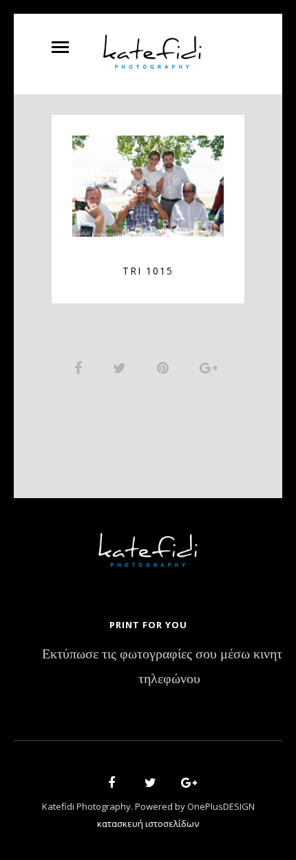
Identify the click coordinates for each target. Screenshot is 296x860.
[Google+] (184, 784)
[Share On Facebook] (81, 367)
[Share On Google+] (211, 367)
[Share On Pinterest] (165, 367)
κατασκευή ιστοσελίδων (148, 823)
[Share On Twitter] (122, 367)
